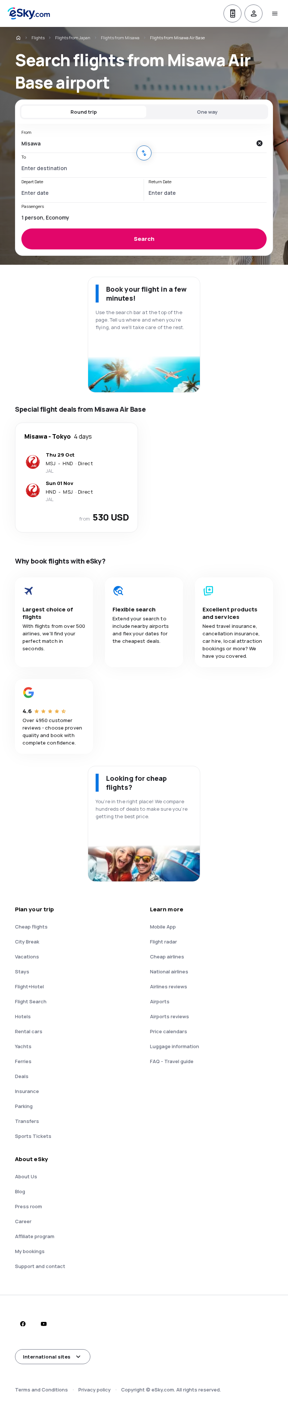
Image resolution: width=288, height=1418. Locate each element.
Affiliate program (34, 1236)
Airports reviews (169, 1016)
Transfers (27, 1121)
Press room (28, 1206)
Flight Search (30, 1001)
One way (207, 111)
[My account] (253, 13)
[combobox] (136, 143)
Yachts (23, 1046)
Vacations (27, 956)
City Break (27, 941)
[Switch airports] (144, 152)
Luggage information (174, 1046)
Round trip (83, 111)
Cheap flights (31, 926)
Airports (160, 1001)
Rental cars (28, 1031)
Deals (21, 1076)
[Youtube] (43, 1323)
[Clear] (259, 143)
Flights (38, 37)
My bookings (30, 1251)
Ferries (23, 1061)
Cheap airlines (167, 956)
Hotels (23, 1016)
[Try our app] (233, 13)
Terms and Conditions (41, 1389)
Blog (20, 1191)
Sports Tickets (33, 1136)
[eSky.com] (18, 38)
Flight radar (163, 941)
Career (23, 1221)
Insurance (27, 1091)
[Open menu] (275, 13)
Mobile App (163, 926)
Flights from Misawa (120, 37)
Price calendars (168, 1031)
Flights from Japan (72, 37)
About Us (26, 1176)
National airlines (169, 971)
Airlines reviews (168, 986)
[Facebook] (22, 1323)
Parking (24, 1106)
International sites (46, 1356)
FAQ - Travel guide (172, 1061)
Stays (22, 971)
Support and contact (40, 1266)
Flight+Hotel (29, 986)
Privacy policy (94, 1389)
